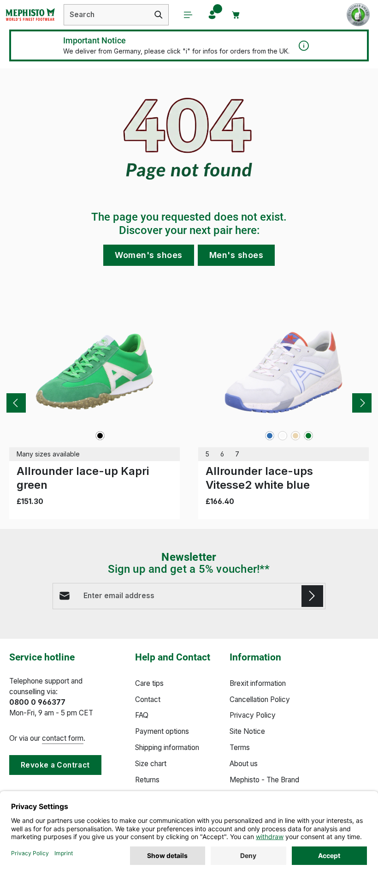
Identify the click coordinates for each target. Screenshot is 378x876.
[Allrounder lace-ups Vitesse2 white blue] (283, 371)
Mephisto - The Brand (264, 779)
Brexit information (258, 683)
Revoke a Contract (55, 765)
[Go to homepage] (30, 15)
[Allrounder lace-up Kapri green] (94, 371)
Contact (147, 699)
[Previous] (16, 403)
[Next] (362, 403)
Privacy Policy (253, 715)
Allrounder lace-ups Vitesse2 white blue (259, 478)
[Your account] (212, 15)
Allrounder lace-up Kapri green (83, 478)
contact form (62, 738)
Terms (240, 747)
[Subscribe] (312, 596)
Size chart (150, 763)
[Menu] (188, 15)
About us (244, 763)
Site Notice (247, 731)
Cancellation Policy (260, 699)
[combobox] (106, 14)
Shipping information (167, 747)
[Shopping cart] (236, 15)
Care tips (149, 683)
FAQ (141, 715)
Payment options (162, 731)
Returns (147, 779)
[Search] (159, 14)
